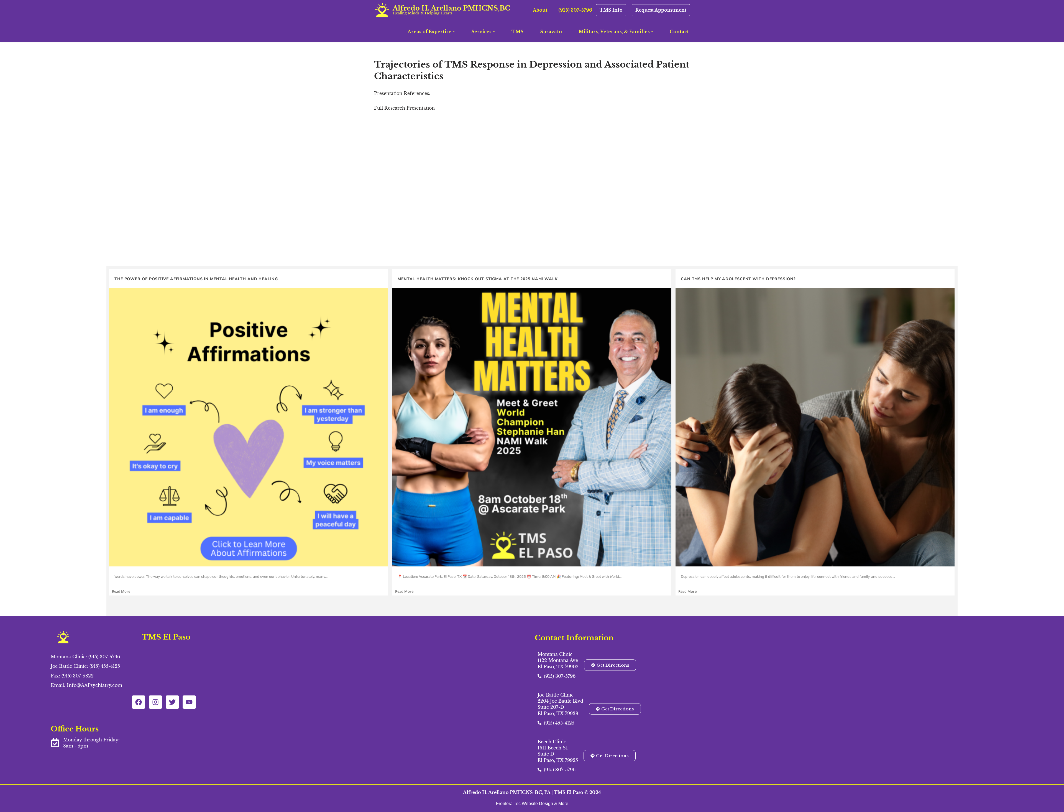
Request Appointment (660, 10)
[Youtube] (189, 702)
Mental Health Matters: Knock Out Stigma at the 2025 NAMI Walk (478, 279)
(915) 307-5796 (575, 10)
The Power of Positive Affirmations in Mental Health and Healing (196, 279)
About (540, 10)
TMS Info (611, 10)
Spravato (551, 31)
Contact (679, 31)
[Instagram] (155, 702)
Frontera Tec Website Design (525, 803)
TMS (517, 31)
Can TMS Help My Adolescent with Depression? (738, 279)
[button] (454, 31)
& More (561, 803)
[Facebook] (138, 702)
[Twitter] (172, 702)
